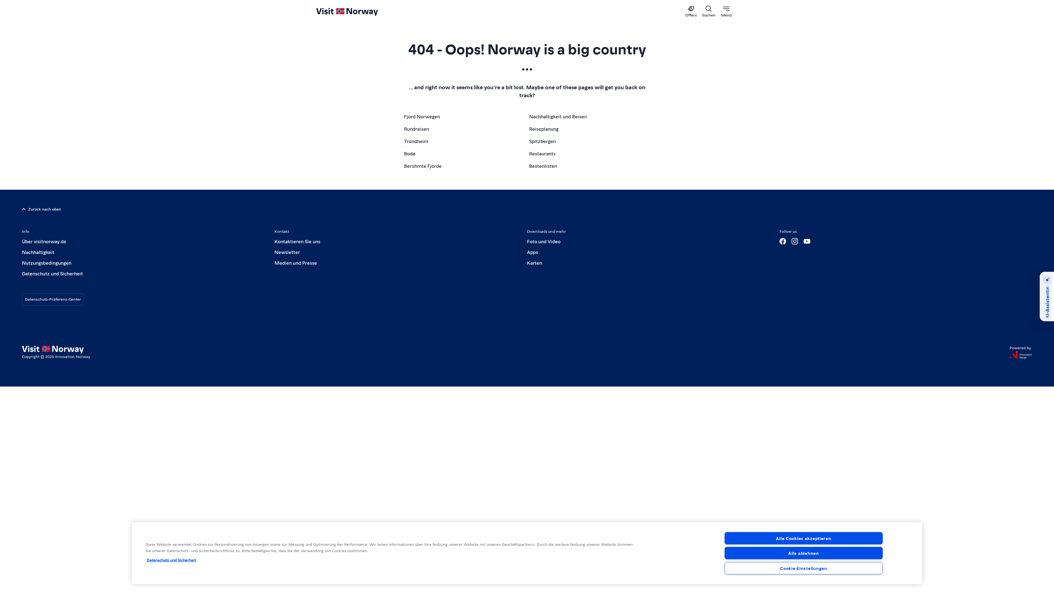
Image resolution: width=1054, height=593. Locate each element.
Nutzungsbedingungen (46, 262)
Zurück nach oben (44, 208)
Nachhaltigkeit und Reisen (558, 116)
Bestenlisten (543, 166)
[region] (527, 553)
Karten (534, 262)
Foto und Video (543, 241)
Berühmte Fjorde (423, 166)
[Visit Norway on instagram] (795, 241)
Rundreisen (416, 128)
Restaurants (542, 153)
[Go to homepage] (356, 11)
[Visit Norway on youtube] (807, 241)
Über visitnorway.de (44, 241)
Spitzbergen (542, 141)
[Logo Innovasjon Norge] (1021, 355)
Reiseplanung (544, 128)
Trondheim (416, 141)
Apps (532, 252)
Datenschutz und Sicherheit (52, 273)
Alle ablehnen (803, 553)
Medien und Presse (295, 262)
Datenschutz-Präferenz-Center (53, 298)
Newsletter (287, 252)
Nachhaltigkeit (38, 252)
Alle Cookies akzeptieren (803, 538)
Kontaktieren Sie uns (297, 241)
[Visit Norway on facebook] (783, 241)
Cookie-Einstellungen (803, 568)
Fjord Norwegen (422, 116)
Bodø (409, 153)
